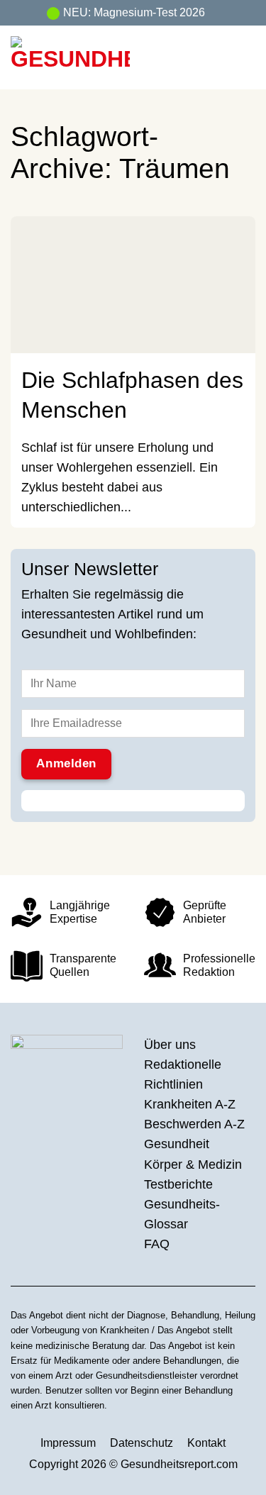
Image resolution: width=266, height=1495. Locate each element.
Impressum (68, 1443)
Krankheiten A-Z (189, 1104)
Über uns (170, 1045)
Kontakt (206, 1443)
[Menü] (244, 57)
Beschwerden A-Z (194, 1124)
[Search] (217, 57)
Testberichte (178, 1184)
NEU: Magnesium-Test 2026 (134, 12)
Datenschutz (141, 1443)
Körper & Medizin (193, 1164)
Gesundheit (176, 1144)
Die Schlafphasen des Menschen (132, 394)
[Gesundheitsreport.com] (90, 57)
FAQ (157, 1244)
